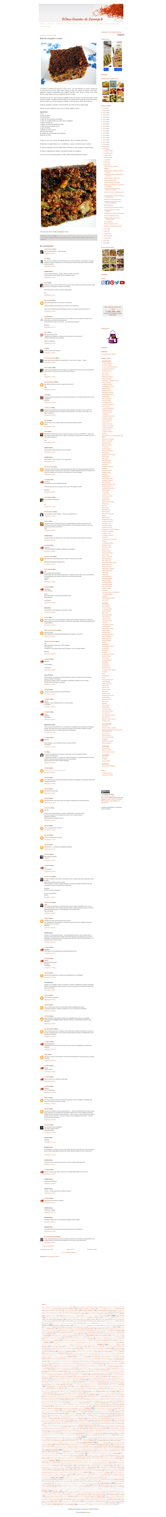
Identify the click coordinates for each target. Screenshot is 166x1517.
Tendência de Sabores (71, 1489)
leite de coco (121, 1406)
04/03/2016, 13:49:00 (49, 820)
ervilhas (70, 1376)
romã (120, 1469)
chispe (69, 1348)
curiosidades (47, 1368)
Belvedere (104, 1330)
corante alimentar (94, 1354)
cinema (59, 1350)
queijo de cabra (88, 1460)
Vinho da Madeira (89, 1501)
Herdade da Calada (112, 1398)
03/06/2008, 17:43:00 (49, 377)
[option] (113, 56)
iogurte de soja (73, 1402)
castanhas (119, 1342)
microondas (76, 1421)
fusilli (87, 1393)
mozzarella (107, 1426)
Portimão (109, 1453)
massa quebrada (64, 1418)
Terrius (87, 1489)
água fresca (55, 1313)
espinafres (45, 1378)
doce (79, 1371)
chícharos (57, 1348)
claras (79, 1350)
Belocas (46, 521)
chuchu (46, 1350)
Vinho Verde (48, 1503)
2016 (104, 131)
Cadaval (118, 1337)
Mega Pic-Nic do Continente (58, 1420)
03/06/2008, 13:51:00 (49, 343)
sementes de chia (55, 1479)
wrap (89, 1504)
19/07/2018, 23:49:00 (49, 990)
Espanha (97, 1376)
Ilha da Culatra (115, 1399)
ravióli (68, 1464)
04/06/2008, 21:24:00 (49, 442)
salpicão (64, 1474)
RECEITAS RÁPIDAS (70, 24)
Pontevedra (65, 1453)
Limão (87, 237)
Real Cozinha (75, 1464)
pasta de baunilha (52, 1442)
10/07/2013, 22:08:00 (49, 670)
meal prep (104, 1418)
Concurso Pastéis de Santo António (99, 1353)
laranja (47, 1406)
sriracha (115, 1485)
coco (113, 1350)
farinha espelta (102, 1383)
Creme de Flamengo (82, 1366)
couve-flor (61, 1358)
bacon (98, 1325)
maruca (52, 1416)
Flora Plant (109, 1389)
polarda (52, 1453)
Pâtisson (73, 1442)
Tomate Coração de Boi (110, 180)
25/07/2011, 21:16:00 (49, 581)
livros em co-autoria (119, 1410)
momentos (74, 1425)
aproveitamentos (85, 1321)
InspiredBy (119, 1401)
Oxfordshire (105, 1437)
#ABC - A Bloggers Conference (49, 1307)
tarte (120, 1486)
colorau (96, 1351)
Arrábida (111, 1321)
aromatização (103, 1321)
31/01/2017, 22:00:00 (49, 913)
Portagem (103, 1453)
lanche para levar (108, 1404)
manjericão (61, 1413)
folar (59, 1391)
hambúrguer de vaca (70, 1398)
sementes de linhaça (50, 1481)
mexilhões (67, 1422)
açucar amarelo (88, 1310)
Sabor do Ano (119, 1470)
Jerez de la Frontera (46, 1404)
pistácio (76, 1451)
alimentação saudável (66, 1317)
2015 (104, 133)
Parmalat (91, 1440)
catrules (46, 617)
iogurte (65, 1403)
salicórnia (101, 1472)
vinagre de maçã (64, 1499)
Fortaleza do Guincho (76, 1391)
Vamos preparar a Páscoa (99, 1494)
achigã (111, 1308)
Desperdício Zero (66, 1369)
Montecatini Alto (110, 1425)
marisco (110, 1415)
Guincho (116, 1396)
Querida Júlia (113, 1460)
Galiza (107, 1393)
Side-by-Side (62, 1483)
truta (99, 1492)
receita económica (108, 1464)
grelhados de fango (94, 1396)
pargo (80, 1440)
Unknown (47, 689)
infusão (105, 1401)
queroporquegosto (49, 1029)
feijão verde (66, 1384)
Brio (88, 1335)
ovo (93, 237)
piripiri (65, 1451)
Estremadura (106, 1378)
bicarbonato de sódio (59, 237)
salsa (70, 1474)
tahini (80, 1486)
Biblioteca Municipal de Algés (79, 1332)
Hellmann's (103, 1398)
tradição (46, 1492)
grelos (103, 1396)
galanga (93, 1393)
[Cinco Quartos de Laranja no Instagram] (103, 284)
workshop (71, 1504)
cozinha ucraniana (91, 1365)
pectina (112, 1442)
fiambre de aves (109, 1386)
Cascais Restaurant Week (108, 1342)
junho (106, 164)
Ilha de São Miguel (63, 1401)
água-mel (70, 1313)
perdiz (64, 1446)
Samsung (106, 1474)
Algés (96, 1315)
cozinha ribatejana (57, 1365)
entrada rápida (96, 1374)
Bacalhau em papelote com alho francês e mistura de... (112, 202)
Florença (116, 1389)
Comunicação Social (63, 1353)
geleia (65, 1394)
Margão (97, 1415)
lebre (68, 1406)
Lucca (77, 1411)
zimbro (115, 1504)
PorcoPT (90, 1453)
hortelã (62, 1399)
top (64, 1491)
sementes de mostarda (64, 1481)
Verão (85, 1496)
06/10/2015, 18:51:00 (49, 772)
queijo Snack (105, 1460)
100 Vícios (60, 1307)
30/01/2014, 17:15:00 (49, 694)
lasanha (56, 1406)
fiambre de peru (118, 1386)
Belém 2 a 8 (97, 1330)
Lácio (82, 1404)
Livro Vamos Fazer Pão (100, 1410)
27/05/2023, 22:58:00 (49, 1183)
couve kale (116, 1356)
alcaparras (107, 1313)
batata (115, 1327)
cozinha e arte (112, 1360)
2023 (104, 115)
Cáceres (106, 1337)
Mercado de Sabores (49, 1421)
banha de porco (57, 1327)
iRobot (91, 1402)
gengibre (92, 1394)
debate (102, 1368)
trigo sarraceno (87, 1492)
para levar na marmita (60, 1440)
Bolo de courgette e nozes (111, 223)
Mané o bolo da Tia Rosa (51, 630)
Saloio (57, 1474)
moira (88, 1423)
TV (117, 1492)
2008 (104, 149)
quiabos (120, 1460)
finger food (61, 1388)
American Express (79, 1319)
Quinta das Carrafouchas (76, 1462)
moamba (77, 1423)
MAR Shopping (69, 1415)
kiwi (70, 1404)
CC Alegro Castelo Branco (89, 1344)
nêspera (62, 1430)
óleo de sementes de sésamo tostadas (65, 1435)
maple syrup (50, 1415)
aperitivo (75, 1321)
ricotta (82, 1469)
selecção (55, 1478)
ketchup (65, 1404)
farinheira (121, 1383)
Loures (64, 1411)
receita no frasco (46, 1465)
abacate (55, 1308)
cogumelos (68, 1351)
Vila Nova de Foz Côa (78, 1497)
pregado (59, 1456)
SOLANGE (47, 1016)
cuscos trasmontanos (65, 1368)
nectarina (112, 1428)
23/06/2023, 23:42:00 (49, 1212)
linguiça (116, 1408)
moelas (83, 1423)
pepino (95, 1444)
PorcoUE (97, 1453)
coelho (120, 1350)
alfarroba (65, 1315)
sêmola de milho (105, 1481)
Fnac (48, 1391)
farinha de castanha (66, 1381)
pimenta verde (77, 1450)
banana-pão (48, 1327)
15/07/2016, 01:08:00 (49, 830)
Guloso (45, 1398)
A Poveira (122, 1307)
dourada (83, 1373)
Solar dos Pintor (69, 1485)
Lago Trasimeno (89, 1404)
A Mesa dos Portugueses (112, 1307)
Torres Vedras (90, 1491)
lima (73, 1408)
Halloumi (51, 1398)
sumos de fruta (50, 1486)
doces (66, 1373)
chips (64, 1348)
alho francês (120, 1316)
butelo (51, 1337)
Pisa (71, 1451)
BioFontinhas (112, 1332)
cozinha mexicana (76, 1363)
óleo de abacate (67, 1433)
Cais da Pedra (53, 1338)
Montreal (57, 1426)
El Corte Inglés (109, 1373)
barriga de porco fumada (82, 1327)
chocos (94, 1348)
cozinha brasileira (56, 1359)
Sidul (73, 1483)
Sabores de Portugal (58, 1472)
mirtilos (46, 1423)
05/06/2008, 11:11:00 (49, 452)
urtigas (55, 1494)
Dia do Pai (91, 1369)
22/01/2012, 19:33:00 (49, 602)
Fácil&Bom (63, 1379)
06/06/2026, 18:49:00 (49, 1242)
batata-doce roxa (63, 1328)
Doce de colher (87, 1371)
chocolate (76, 1348)
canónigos (72, 1340)
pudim (117, 1458)
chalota (86, 1346)
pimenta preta (52, 1450)
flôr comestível (68, 1389)
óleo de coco (99, 1433)
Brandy (71, 1335)
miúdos (65, 1423)
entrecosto (106, 1374)
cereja (53, 1346)
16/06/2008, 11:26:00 (49, 474)
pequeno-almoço (105, 1444)
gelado (52, 1394)
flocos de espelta (50, 1389)
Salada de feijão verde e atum (112, 178)
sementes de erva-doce (93, 1479)
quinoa (55, 1462)
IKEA (102, 1399)
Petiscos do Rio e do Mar (61, 1447)
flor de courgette (78, 1389)
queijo (52, 1460)
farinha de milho (66, 1383)
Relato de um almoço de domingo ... (113, 226)
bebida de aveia (120, 1328)
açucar (47, 237)
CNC (108, 1350)
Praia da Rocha (51, 1456)
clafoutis (74, 1350)
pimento (44, 1451)
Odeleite (116, 1431)
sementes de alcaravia (112, 1477)
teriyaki (81, 1489)
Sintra (83, 1483)
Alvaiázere (113, 1317)
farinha (78, 237)
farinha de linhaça (111, 1381)
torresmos (97, 1491)
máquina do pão (59, 1415)
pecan (106, 1443)
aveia (81, 1323)
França (107, 1391)
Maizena (120, 1411)
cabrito (74, 1337)
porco (83, 1453)
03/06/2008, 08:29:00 (49, 253)
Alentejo (47, 1315)
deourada (44, 1369)
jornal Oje (55, 1404)
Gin (104, 1394)
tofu (116, 1489)
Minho (123, 1421)
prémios (71, 1456)
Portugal (81, 1455)
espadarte (90, 1376)
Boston (53, 1335)
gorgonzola (47, 1396)
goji (118, 1394)
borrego (46, 1335)
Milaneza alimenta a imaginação (102, 1421)
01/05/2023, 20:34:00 (49, 1164)
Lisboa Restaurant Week (69, 1410)
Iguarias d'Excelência (94, 1399)
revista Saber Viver (62, 1469)
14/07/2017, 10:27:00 (49, 953)
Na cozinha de (67, 1428)
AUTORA (42, 24)
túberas (104, 1492)
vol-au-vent (94, 1503)
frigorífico (122, 1391)
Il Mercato (108, 1399)
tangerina (107, 1486)
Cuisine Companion (114, 1366)
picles (96, 1448)
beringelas (119, 1330)
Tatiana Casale (48, 876)
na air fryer (58, 1428)
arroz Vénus (56, 1323)
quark (45, 1460)
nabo (81, 1428)
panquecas (70, 1439)
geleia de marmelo (82, 1394)
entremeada (115, 1374)
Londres (58, 1411)
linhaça (45, 1410)
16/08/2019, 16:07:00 (49, 1049)
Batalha (108, 1327)
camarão (90, 1338)
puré (123, 1458)
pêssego (114, 1446)
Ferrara (56, 1386)
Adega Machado (96, 1312)
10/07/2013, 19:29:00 (49, 654)
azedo (114, 1323)
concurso (86, 1353)
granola (79, 1396)
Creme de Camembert (62, 1366)
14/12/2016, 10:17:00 (49, 871)
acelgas (105, 1308)
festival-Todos (63, 1386)
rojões (109, 1469)
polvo (57, 1453)
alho (109, 1316)
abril (105, 231)
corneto (108, 1354)
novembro (107, 153)
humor (75, 1399)
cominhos (121, 1351)
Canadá (44, 1340)
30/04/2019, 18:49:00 (49, 1011)
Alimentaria (76, 1317)
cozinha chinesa (66, 1359)
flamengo (90, 1388)
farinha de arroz (118, 1379)
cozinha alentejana (87, 1358)
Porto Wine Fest (64, 1455)
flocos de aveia (103, 1388)
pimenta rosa (67, 1450)
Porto (115, 1453)
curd (123, 1366)
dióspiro (61, 1371)
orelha (120, 1435)
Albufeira (100, 1313)
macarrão (96, 1411)
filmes (54, 1388)
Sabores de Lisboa (46, 1472)
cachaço (112, 1337)
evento (49, 1380)
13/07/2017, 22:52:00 (49, 942)
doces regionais (75, 1373)
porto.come (73, 1455)
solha (76, 1485)
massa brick (73, 1416)
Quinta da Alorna (64, 1462)
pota (101, 1455)
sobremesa (43, 239)
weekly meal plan (110, 1503)
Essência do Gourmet (65, 1378)
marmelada (118, 1415)
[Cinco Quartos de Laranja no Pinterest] (112, 284)
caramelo (90, 1340)
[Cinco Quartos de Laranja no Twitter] (117, 284)
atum (75, 1323)
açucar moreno (74, 1312)
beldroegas (88, 1330)
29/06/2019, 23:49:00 (49, 1023)
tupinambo (111, 1492)
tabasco (70, 1486)
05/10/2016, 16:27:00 (49, 849)
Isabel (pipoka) (48, 367)
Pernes (79, 1446)
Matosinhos (96, 1418)
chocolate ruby (86, 1348)
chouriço (108, 1348)
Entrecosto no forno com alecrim (112, 199)
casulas (65, 1344)
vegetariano (71, 1496)
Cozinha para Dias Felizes (99, 1363)
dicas (43, 1371)
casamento (90, 1342)
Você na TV (81, 1503)
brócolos (106, 1335)
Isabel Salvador (48, 249)
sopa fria (95, 1485)
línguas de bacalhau (100, 1408)
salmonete (44, 1474)
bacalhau (67, 1325)
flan (95, 1388)
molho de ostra (101, 1423)
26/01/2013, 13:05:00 (49, 625)
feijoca (74, 1384)
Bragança (65, 1335)
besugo (44, 1332)
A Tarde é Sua (47, 1308)
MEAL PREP (50, 24)
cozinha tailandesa (80, 1365)
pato (78, 1443)
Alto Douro (105, 1317)
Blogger (88, 1512)
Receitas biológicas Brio (110, 1465)
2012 (104, 140)
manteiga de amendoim (106, 1413)
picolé (111, 1447)
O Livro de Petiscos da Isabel (81, 1431)
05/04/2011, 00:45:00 (49, 540)
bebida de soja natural (49, 1330)
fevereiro (106, 235)
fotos (92, 1391)
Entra (78, 1374)
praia (116, 1455)
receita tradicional (82, 1465)
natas (104, 1428)
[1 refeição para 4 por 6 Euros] (113, 337)
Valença (73, 1494)
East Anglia (101, 1373)
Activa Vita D (68, 1310)
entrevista (122, 1374)
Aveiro (88, 1323)
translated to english (56, 1493)
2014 (104, 135)
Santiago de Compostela (92, 1475)
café (123, 1337)
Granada (54, 1396)
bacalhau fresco (90, 1325)
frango (113, 1391)
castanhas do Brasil (46, 1344)
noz (90, 237)
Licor (63, 1408)
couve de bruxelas (105, 1356)
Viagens (99, 1496)
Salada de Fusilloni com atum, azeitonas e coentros (112, 189)
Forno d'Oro (65, 1391)
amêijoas (44, 1319)
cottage (62, 1356)
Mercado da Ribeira (119, 1420)
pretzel (51, 1458)
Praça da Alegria (109, 1455)
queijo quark (97, 1460)
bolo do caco (103, 1333)
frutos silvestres (68, 1393)
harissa (79, 1398)
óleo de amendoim (78, 1433)
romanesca (44, 1470)
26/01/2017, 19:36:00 (49, 897)
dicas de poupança (52, 1371)
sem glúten (67, 1477)
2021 (104, 119)
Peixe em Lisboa (60, 1444)
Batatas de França (73, 1328)
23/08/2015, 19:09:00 (49, 763)
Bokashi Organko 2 (67, 1333)
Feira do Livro (81, 1384)
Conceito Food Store (77, 1353)
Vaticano (64, 1496)
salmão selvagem (118, 1472)
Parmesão (100, 1440)
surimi (59, 1486)
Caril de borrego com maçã (111, 166)
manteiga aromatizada (92, 1413)
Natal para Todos (96, 1428)
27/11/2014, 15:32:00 (49, 732)
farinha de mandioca (55, 1383)
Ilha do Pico (82, 1401)
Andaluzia (122, 1319)
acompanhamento (119, 1308)
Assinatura (63, 1323)
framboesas (99, 1391)
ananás (107, 1319)
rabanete (111, 1462)
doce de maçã (104, 1371)
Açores (53, 1310)
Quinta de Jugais (88, 1462)
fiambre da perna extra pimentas (95, 1386)
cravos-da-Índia (109, 1365)
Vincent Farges (66, 1501)
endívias (73, 1374)
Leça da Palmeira (76, 1406)
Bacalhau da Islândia (79, 1325)
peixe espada (71, 1444)
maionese (112, 1412)
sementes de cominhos (80, 1479)
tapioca (115, 1486)
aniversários (58, 1321)
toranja (77, 1491)
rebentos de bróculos (86, 1464)
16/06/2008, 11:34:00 (49, 492)
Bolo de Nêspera (108, 205)
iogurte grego (82, 1403)
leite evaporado (48, 1408)
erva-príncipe (62, 1376)
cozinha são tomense (69, 1365)
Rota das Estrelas (73, 1470)
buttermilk (57, 1337)
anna (45, 395)
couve (86, 1356)
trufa (94, 1492)
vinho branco (76, 1501)
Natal (87, 1428)
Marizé (46, 282)
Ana (45, 752)
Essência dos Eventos (78, 1378)
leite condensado (101, 1406)
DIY (68, 1371)
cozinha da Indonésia (89, 1359)
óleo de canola (89, 1433)
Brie (77, 1335)
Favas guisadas (108, 221)
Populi (71, 1453)
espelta (121, 1376)
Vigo (51, 1497)
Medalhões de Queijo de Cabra (117, 1418)
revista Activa (103, 1467)
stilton (121, 1485)
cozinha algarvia (98, 1358)
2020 (104, 122)
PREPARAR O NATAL (84, 24)
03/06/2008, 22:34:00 (49, 415)
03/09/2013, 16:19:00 (49, 684)
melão (90, 1420)
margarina (103, 1415)
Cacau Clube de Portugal (96, 1337)
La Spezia (76, 1404)
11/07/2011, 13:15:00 (49, 564)
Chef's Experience (117, 1346)
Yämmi (110, 1504)
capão (84, 1340)
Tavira (43, 1489)
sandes (64, 1475)
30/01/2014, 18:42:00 (49, 706)
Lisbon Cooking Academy (85, 1410)
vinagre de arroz (113, 1497)
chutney (53, 1350)
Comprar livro (113, 69)
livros (109, 1410)
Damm (97, 1368)
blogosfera (50, 1334)
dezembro (107, 150)
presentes (97, 1457)
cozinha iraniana (104, 1361)
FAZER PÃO (59, 24)
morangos (64, 1426)
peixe (49, 1444)
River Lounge (96, 1469)
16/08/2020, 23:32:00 (49, 1092)
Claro (85, 1350)
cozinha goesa (75, 1361)
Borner (122, 1333)
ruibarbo (107, 1470)
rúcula (100, 1470)
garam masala (114, 1393)
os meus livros (58, 1437)
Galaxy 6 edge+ (100, 1393)
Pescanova (105, 1446)
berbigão (111, 1330)
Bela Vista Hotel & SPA (77, 1330)
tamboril (100, 1486)
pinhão (54, 1451)
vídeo (123, 1496)
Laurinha (46, 316)
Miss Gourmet (48, 300)
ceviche (67, 1346)
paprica (91, 1439)
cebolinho (118, 1345)
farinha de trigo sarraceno (90, 1383)
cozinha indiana (94, 1361)
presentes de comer (109, 1456)
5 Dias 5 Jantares (81, 1307)
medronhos (46, 1420)
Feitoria (99, 1384)
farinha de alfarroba (94, 1379)
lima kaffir (80, 1408)
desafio (50, 1369)
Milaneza (90, 1421)
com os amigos (105, 1351)
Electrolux (118, 1373)
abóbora (71, 1308)
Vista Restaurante (57, 1503)
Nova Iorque (121, 1430)
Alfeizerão (72, 1315)
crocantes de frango (102, 1366)
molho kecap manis (57, 1425)
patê (67, 1442)
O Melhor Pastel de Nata (95, 1431)
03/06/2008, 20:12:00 (49, 389)
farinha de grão (101, 1381)
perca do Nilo (57, 1446)
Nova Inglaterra (113, 1430)
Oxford (98, 1437)
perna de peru (71, 1446)
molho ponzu (67, 1425)
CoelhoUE (44, 1351)
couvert (69, 1358)
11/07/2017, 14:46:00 (49, 927)
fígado (43, 1388)
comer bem (114, 1351)
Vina (45, 258)
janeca (46, 332)
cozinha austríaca (46, 1359)
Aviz (104, 1323)
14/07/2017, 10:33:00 (49, 967)
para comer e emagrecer (118, 1439)
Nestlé (75, 1430)
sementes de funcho (106, 1479)
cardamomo (105, 1340)
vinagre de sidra (90, 1499)
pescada (96, 1446)
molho (93, 1423)
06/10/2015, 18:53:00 (49, 783)
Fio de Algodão (48, 569)
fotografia (85, 1391)
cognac (61, 1351)
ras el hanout (61, 1464)
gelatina (59, 1394)
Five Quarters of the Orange (108, 354)
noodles (81, 1430)
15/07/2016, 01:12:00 (49, 839)
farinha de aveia (45, 1381)
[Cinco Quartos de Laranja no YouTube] (122, 284)
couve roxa (53, 1358)
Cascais (97, 1342)
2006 (104, 243)
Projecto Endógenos (81, 1458)
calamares (67, 1338)
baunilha (51, 237)
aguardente (77, 1313)
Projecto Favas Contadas (94, 1458)
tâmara (86, 1486)
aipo (83, 1313)
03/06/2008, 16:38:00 (49, 362)
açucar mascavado (63, 1312)
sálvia (90, 1474)
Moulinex (91, 1426)
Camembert (107, 1338)
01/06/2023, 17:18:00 (49, 1193)
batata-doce (51, 1328)
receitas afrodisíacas (96, 1465)
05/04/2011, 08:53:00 (49, 551)
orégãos (114, 1435)
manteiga (79, 1413)
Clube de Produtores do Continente (96, 1350)
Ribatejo (75, 1469)
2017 (104, 128)
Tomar (120, 1489)
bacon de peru (106, 1325)
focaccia (53, 1391)
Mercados (58, 1421)
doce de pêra (59, 1373)
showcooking (47, 1483)
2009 (104, 146)
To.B (111, 1489)
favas (46, 1384)
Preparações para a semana (84, 1457)
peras (49, 1446)
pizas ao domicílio (92, 1451)
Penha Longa (87, 1444)
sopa (87, 1485)
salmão (107, 1472)
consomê (54, 1354)
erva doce (52, 1376)
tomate (45, 1491)
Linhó (50, 1410)
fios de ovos (70, 1388)
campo (120, 1338)
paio (43, 1439)
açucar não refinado (85, 1312)
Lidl (69, 1408)
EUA (43, 1379)
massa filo (114, 1416)
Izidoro (121, 1402)
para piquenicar (72, 1440)
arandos (95, 1321)
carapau (98, 1340)
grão (85, 1396)
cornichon (114, 1354)
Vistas (65, 1503)
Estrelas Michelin (96, 1378)
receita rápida (68, 1465)
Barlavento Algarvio (69, 1327)
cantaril (79, 1340)
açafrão (93, 1308)
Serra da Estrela (115, 1481)
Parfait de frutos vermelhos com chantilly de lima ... (112, 218)
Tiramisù (105, 1489)
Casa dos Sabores (81, 1342)
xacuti (94, 1504)
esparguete (114, 1376)
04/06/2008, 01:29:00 (49, 426)
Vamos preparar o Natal (117, 1494)
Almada (83, 1317)
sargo (108, 1475)
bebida (100, 1328)
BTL (118, 1335)
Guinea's (122, 1396)
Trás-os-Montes (69, 1492)
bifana (104, 1332)
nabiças (75, 1428)
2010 (104, 144)
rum (112, 1470)
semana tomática (84, 1478)
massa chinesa (81, 1416)
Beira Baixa (67, 1330)
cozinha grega (84, 1361)
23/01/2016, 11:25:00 (49, 793)
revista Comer (113, 1467)
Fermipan (48, 1386)
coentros (52, 1351)
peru (84, 1446)
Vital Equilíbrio (72, 1503)
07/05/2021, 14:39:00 (49, 1119)
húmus (81, 1399)
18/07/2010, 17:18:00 (49, 506)
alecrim (122, 1313)
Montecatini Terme (120, 1425)
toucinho (122, 1491)
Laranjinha (47, 479)
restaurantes (92, 1467)
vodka (87, 1503)
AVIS (99, 1323)
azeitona (57, 1325)
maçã (89, 1412)
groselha (110, 1396)
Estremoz (113, 1378)
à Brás (89, 1307)
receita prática (56, 1465)
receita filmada (119, 1464)
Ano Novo (67, 1321)
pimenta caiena (119, 1448)
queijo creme (64, 1460)
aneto (45, 1321)
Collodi (90, 1351)
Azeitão (120, 1323)
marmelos (44, 1417)
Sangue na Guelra (79, 1475)
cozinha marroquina (52, 1363)
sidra (69, 1483)
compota (53, 1353)
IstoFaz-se (97, 1403)
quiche (44, 1462)
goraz (122, 1394)
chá (73, 1346)
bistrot (43, 1333)
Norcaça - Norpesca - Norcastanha (93, 1430)
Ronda (50, 1470)
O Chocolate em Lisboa (66, 1431)
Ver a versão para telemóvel (68, 1252)
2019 (104, 124)
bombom (117, 1333)
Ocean (110, 1431)
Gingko (109, 1394)
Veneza (80, 1496)
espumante (55, 1378)
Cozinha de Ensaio (101, 1359)
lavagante (62, 1406)
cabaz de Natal (66, 1337)
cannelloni (65, 1340)
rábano (118, 1462)
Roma (114, 1469)
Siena (78, 1483)
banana (122, 1325)
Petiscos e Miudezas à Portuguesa (77, 1447)
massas (80, 1418)
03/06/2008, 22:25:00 (49, 402)
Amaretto (120, 1317)
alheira (102, 1316)
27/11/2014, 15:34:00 (49, 747)
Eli (45, 348)
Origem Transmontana (47, 1437)
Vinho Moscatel (113, 1501)
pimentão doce (116, 1450)
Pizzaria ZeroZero (103, 1451)
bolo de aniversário (93, 1333)
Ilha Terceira (90, 1401)
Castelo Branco (57, 1344)
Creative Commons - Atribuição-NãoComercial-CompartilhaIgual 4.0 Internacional (111, 801)
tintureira (93, 1489)
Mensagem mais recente (46, 1249)
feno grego (114, 1384)
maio (105, 229)
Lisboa (56, 1410)
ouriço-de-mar (67, 1437)
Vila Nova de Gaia (89, 1497)
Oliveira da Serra (98, 1435)
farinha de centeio (77, 1381)
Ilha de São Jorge (52, 1401)
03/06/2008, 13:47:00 (49, 327)
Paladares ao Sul (50, 1439)
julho (105, 162)
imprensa (98, 1401)
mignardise (83, 1421)
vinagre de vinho (112, 1499)
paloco (58, 1439)
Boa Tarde (58, 1333)
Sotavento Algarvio (105, 1485)
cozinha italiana (114, 1361)
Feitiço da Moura (91, 1384)
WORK (55, 1504)
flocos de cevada (114, 1388)
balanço (115, 1325)
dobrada (74, 1371)
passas (115, 1440)
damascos (91, 1368)
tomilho (56, 1491)
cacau (85, 1337)
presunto (44, 1458)
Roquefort (63, 1470)
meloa (96, 1420)
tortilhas (104, 1491)
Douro (89, 1373)
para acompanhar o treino (104, 1439)
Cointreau (84, 1351)
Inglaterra (111, 1401)
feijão (58, 1384)
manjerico (71, 1413)
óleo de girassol (109, 1433)
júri (60, 1404)
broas (99, 1335)
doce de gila (96, 1371)
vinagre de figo (53, 1499)
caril (113, 1340)
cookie (86, 1354)
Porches (77, 1453)
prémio (65, 1456)
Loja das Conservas (48, 1411)
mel (68, 1420)
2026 (104, 108)
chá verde (78, 1346)
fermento (83, 237)
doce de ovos (50, 1373)
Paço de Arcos (113, 1437)
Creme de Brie (119, 1365)
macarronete (104, 1411)
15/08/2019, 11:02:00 (49, 1036)
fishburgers (82, 1388)
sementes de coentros (68, 1479)
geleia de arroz (72, 1394)
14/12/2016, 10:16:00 (49, 860)
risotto (88, 1469)
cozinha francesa (65, 1361)
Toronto (83, 1491)
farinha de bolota (55, 1381)
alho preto (48, 1317)
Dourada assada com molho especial (114, 207)
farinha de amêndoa (106, 1379)
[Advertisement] (68, 1277)
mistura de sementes (56, 1423)
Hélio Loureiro (95, 1398)
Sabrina (46, 420)
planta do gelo (45, 1453)
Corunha (50, 1356)
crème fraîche (92, 1366)
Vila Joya (56, 1497)
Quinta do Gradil (97, 1462)
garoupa (122, 1393)
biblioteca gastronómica (63, 1332)
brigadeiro (82, 1335)
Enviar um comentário (48, 1246)
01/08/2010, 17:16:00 (49, 516)
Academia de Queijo (83, 1308)
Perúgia (90, 1446)
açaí (99, 1308)
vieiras (45, 1497)
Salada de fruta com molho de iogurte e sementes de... (114, 196)
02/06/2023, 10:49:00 (49, 1202)
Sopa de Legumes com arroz (111, 215)
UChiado (44, 1494)
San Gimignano (56, 1475)
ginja (114, 1394)
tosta (117, 1491)
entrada (84, 1374)
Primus (62, 1458)
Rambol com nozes (51, 1464)
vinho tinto (121, 1501)
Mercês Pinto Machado (50, 1236)
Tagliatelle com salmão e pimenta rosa (114, 213)
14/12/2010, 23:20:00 (49, 530)
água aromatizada (120, 1312)
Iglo (85, 1399)
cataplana (71, 1344)
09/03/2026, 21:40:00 (49, 1231)
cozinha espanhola (54, 1361)
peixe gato (79, 1444)
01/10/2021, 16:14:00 (49, 1132)
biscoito (119, 1332)
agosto (106, 160)
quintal (105, 1462)
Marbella (84, 1415)
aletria (52, 1315)
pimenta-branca (88, 1450)
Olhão (89, 1435)
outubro (106, 155)
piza (83, 1451)
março (106, 233)
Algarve (78, 1316)
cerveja (60, 1346)
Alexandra (47, 1125)
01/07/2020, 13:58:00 (49, 1071)
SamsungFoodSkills (117, 1474)
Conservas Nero (46, 1354)
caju (60, 1338)
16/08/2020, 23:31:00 (49, 1081)
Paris (85, 1440)
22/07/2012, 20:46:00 (49, 612)
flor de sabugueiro (95, 1389)
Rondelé (57, 1470)
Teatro (49, 1489)
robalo (104, 1469)
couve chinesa (94, 1356)
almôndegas (90, 1317)
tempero (62, 1489)
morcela (74, 1426)
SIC (56, 1483)
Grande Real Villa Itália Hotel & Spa (67, 1396)
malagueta (45, 1413)
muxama (52, 1428)
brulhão (113, 1335)
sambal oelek (98, 1474)
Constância (61, 1354)
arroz (47, 1323)
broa (93, 1335)
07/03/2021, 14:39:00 (49, 1103)
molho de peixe (110, 1423)
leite (90, 1406)
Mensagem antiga (92, 1249)
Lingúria (122, 1408)
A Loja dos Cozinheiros (98, 1307)
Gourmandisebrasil (49, 382)
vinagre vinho (53, 1501)
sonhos (81, 1485)
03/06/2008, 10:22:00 (49, 277)
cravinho (100, 1365)
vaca (66, 1494)
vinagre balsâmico (101, 1498)
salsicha (78, 1474)
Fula (76, 1393)
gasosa (45, 1394)
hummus (69, 1399)
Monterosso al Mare (48, 1426)
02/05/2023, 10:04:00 (49, 1174)
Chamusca (93, 1346)
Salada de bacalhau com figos (112, 182)
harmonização (87, 1398)
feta (70, 1386)
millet (118, 1421)
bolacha (75, 1334)
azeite (44, 1325)
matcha (90, 1418)
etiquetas (120, 1378)
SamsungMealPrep (46, 1475)
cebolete (111, 1344)
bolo (65, 237)
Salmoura (51, 1474)
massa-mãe (73, 1418)
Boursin (59, 1335)
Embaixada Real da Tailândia (54, 1374)
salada (85, 1472)
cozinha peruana (114, 1363)
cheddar (100, 1346)
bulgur (122, 1335)
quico (50, 1462)
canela (69, 237)
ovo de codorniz (91, 1437)
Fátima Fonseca (48, 556)
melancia (82, 1420)
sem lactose (75, 1477)
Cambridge (99, 1338)
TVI (121, 1492)
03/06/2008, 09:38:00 (49, 266)
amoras (100, 1319)
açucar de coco (115, 1310)
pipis (60, 1451)
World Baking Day (82, 1504)
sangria (71, 1475)
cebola (100, 1345)
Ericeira (46, 1376)
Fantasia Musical (49, 511)
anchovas (114, 1319)
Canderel (50, 1340)
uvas (60, 1494)
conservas (119, 1353)
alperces (97, 1317)
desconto (58, 1369)
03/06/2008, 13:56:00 (49, 353)
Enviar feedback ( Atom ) (52, 1256)
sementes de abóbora (98, 1478)
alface (58, 1316)
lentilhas (57, 1408)
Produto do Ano (70, 1458)
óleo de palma (51, 1435)
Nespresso (68, 1430)
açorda (47, 1310)
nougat (105, 1430)
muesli (45, 1428)
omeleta (108, 1435)
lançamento (98, 1404)
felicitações (106, 1384)
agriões (111, 1312)
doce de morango (114, 1371)
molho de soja (120, 1423)
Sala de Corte (77, 1472)
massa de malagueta (91, 1416)
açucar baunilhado (103, 1310)
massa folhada (53, 1418)
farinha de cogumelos (90, 1381)
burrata (46, 1337)
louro (70, 1412)
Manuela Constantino (50, 641)
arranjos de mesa (119, 1321)
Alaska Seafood (92, 1313)
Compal (47, 1353)
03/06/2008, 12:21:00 (49, 311)
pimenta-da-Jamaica (103, 1450)
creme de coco (72, 1366)
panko (63, 1439)
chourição (101, 1348)
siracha (89, 1483)
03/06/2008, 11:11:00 (49, 295)
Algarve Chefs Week (88, 1315)
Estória (88, 1378)
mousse (99, 1426)
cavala (78, 1344)
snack (95, 1483)
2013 (104, 137)
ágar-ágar (104, 1312)
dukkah (94, 1373)
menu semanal (106, 1420)
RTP (94, 1470)
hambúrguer (59, 1398)
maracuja (77, 1415)
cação (79, 1337)
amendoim (69, 1319)
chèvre (51, 1348)
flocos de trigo (59, 1389)
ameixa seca (48, 407)
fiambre (83, 1386)
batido (83, 1328)
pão (77, 1439)
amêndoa (59, 1319)
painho (120, 1437)
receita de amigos (97, 1464)
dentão (120, 1368)
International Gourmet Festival (48, 1402)
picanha (90, 1447)
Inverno (59, 1402)
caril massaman (120, 1340)
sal (71, 1472)
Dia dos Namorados (101, 1369)
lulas (83, 1412)
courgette (73, 237)
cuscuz (74, 1368)
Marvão (57, 1416)
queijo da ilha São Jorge (76, 1460)
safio (67, 1472)
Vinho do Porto (100, 1501)
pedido (118, 1442)
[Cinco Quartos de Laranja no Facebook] (108, 284)
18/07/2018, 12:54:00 (49, 977)
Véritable (92, 1496)
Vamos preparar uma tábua (52, 1496)
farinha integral (113, 1383)
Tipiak (99, 1489)
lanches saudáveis (119, 1404)
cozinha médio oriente (65, 1363)
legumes (84, 1406)
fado (69, 1379)
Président (118, 1457)
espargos (105, 1376)
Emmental (65, 1374)
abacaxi (63, 1308)
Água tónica (63, 1313)
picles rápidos (104, 1447)
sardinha (102, 1475)
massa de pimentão (103, 1417)
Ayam (109, 1323)
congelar (112, 1353)
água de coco (47, 1313)
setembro (107, 157)
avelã (93, 1323)
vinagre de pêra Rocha (77, 1499)
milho (113, 1421)
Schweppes (115, 1475)
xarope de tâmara (102, 1504)
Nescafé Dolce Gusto (53, 1430)
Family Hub (75, 1379)
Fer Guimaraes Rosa (50, 358)
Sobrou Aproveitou (53, 1485)
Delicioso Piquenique (112, 1368)
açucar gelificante (52, 1312)
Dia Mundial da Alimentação (116, 1369)
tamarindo (93, 1486)
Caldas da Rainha (76, 1338)
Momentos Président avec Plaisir (88, 1425)
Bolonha (110, 1333)
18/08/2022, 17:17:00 (49, 1142)
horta (47, 1399)
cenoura (44, 1346)
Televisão (55, 1489)
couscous (79, 1356)
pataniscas (61, 1442)
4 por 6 (72, 1307)
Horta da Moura (54, 1399)
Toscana (111, 1491)
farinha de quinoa (77, 1383)
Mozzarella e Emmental (118, 1426)
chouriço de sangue (119, 1348)
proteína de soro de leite (107, 1458)
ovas (74, 1437)
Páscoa (108, 1440)
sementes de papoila (78, 1481)
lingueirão (109, 1408)
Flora (103, 1389)
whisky (49, 1504)
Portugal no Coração (93, 1455)
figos (48, 1388)
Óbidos (105, 1431)
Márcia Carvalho (49, 467)
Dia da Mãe (75, 1369)
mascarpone (65, 1416)
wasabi (101, 1503)
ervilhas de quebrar (81, 1376)
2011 (104, 142)
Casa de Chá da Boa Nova (68, 1342)
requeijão (83, 1467)
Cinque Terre (67, 1350)
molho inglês (48, 1425)
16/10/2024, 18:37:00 (49, 1222)
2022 (104, 117)
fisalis (76, 1388)
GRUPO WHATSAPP (45, 26)
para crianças (48, 1440)
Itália (104, 1403)
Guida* (46, 431)
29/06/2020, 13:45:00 (49, 1060)
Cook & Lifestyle (78, 1354)
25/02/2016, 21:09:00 (49, 802)
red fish (62, 1467)
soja (62, 1485)
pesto (120, 1446)
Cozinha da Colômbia (77, 1359)
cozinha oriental (86, 1363)
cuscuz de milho (83, 1368)
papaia (84, 1439)
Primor (57, 1458)
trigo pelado (78, 1492)
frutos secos (59, 1393)
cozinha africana (76, 1358)
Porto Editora (55, 1455)
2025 (104, 110)
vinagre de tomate (101, 1499)
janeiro (106, 238)
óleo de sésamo (80, 1435)
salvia (84, 1474)
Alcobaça (115, 1313)
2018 (104, 126)
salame (94, 1472)
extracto (56, 1379)
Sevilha (122, 1481)
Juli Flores (47, 854)
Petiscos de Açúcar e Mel (47, 1447)
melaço (76, 1420)
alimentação (56, 1317)
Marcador (90, 1415)
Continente (68, 1354)
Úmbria (50, 1494)
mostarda (81, 1426)
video (118, 1496)
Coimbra (78, 1351)
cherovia (44, 1348)
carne (46, 1342)
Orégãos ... (107, 168)
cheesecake (108, 1346)
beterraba (50, 1332)
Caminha (114, 1338)
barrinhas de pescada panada (98, 1327)
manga (53, 1413)
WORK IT (62, 1504)
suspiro (64, 1486)
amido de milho (91, 1319)
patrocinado (87, 1443)
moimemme (47, 808)
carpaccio (57, 1342)
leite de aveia (112, 1406)
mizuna (71, 1423)
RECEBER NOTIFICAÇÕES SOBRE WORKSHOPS (106, 24)
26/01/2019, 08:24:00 (49, 999)
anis (51, 1321)
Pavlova (100, 1442)
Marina (46, 1054)
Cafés (46, 1338)
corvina (56, 1356)
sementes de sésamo (92, 1481)
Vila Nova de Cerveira (66, 1497)
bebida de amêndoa (110, 1328)
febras (52, 1384)
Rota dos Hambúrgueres (85, 1470)
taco (76, 1486)
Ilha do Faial (74, 1401)
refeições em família (71, 1467)
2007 (104, 240)
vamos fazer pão (82, 1494)
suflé (43, 1486)
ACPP (60, 1310)
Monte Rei (102, 1425)
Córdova (102, 1354)
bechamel (59, 1330)
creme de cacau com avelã (48, 1366)
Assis (70, 1323)
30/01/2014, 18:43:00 (49, 719)
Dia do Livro (84, 1369)
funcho (81, 1393)
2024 (104, 113)
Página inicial (70, 1249)
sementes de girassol (118, 1479)
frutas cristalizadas (49, 1393)
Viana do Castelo (110, 1496)
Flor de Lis (86, 1389)
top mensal (70, 1491)
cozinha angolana (108, 1358)
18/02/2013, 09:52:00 (49, 636)
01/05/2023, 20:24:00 (49, 1155)
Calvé (83, 1338)
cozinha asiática (118, 1358)
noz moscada (54, 1432)
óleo (59, 1433)
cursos (56, 1368)
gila (100, 1394)
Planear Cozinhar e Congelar (115, 1451)
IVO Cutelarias (112, 1402)
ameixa (51, 1319)
